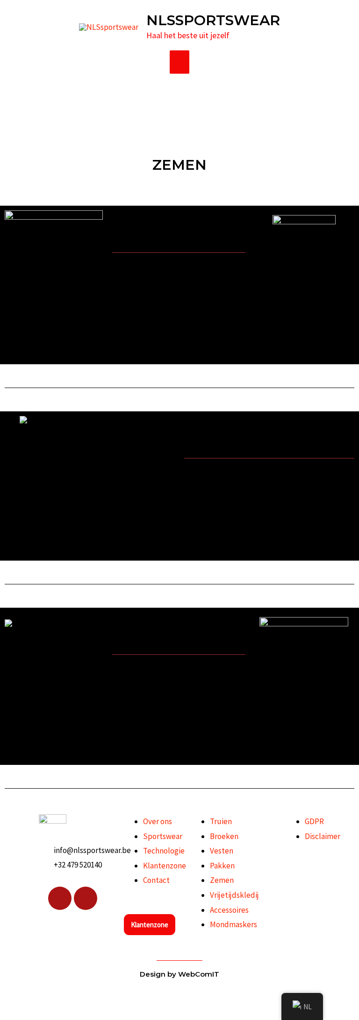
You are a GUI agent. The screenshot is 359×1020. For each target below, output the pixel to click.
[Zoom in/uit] (7, 996)
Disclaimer (322, 836)
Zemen (222, 880)
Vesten (221, 851)
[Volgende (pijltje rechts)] (22, 1013)
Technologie (164, 851)
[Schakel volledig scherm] (22, 996)
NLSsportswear (213, 20)
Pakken (222, 865)
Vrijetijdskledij (234, 895)
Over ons (157, 821)
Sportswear (162, 836)
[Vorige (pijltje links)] (7, 1013)
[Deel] (38, 996)
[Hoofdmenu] (180, 62)
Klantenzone (164, 865)
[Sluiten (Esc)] (53, 996)
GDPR (314, 821)
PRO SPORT (150, 240)
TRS (207, 446)
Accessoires (229, 910)
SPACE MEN (150, 642)
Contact (156, 880)
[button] (178, 241)
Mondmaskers (233, 924)
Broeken (224, 836)
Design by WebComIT (179, 974)
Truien (221, 821)
